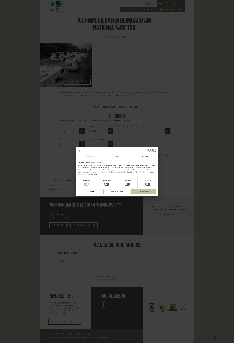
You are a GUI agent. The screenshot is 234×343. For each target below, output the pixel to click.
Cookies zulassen (143, 191)
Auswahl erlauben (117, 191)
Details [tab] (117, 156)
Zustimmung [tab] (90, 156)
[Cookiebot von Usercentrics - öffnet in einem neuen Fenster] (148, 150)
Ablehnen (91, 191)
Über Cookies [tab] (144, 156)
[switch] (106, 184)
